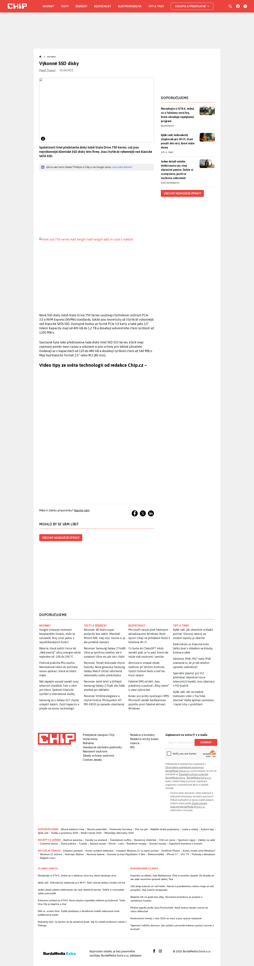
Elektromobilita (129, 6)
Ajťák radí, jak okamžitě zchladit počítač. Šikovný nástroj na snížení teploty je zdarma (193, 634)
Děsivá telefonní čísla (72, 829)
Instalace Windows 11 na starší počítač (137, 850)
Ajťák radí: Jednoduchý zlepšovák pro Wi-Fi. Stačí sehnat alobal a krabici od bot (81, 882)
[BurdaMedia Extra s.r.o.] (57, 739)
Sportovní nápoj (186, 840)
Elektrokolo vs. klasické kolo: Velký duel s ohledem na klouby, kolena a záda (193, 648)
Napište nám (82, 510)
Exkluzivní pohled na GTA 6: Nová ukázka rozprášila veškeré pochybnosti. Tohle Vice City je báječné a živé (81, 902)
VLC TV (185, 854)
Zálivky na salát (206, 840)
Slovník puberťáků (97, 829)
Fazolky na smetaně (96, 840)
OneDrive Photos (170, 850)
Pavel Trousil (47, 70)
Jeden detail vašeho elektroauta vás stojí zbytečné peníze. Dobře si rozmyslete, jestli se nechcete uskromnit (177, 170)
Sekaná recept (98, 843)
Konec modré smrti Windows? (199, 850)
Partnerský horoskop (121, 829)
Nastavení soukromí (95, 751)
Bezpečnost (102, 6)
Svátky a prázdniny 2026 (64, 833)
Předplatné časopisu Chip (98, 734)
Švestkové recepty (136, 843)
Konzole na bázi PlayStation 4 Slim (126, 854)
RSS (132, 747)
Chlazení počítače (73, 850)
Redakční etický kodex (144, 739)
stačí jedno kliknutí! (122, 167)
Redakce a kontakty (142, 734)
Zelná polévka (68, 843)
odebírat (206, 742)
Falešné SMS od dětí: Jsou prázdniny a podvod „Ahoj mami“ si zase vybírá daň (148, 685)
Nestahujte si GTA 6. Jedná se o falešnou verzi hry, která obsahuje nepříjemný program (177, 115)
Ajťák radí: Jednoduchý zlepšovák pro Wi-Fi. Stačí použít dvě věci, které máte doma (178, 141)
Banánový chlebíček (145, 840)
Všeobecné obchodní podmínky (102, 747)
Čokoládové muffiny (120, 840)
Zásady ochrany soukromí (98, 755)
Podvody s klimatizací (203, 854)
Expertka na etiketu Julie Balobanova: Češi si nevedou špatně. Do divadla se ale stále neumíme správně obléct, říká (172, 877)
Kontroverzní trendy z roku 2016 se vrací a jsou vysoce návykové (166, 918)
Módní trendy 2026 (91, 833)
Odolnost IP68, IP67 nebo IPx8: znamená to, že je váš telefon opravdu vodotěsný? (192, 663)
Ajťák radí (43, 833)
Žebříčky (81, 6)
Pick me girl (141, 829)
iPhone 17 (172, 854)
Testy (65, 6)
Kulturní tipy (207, 829)
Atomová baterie (96, 854)
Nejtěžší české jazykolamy (164, 829)
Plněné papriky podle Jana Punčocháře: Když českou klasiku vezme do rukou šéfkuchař (169, 909)
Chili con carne (167, 840)
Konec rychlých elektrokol (99, 850)
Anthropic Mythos (74, 854)
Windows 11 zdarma (51, 854)
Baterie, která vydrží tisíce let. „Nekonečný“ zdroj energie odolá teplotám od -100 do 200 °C (60, 652)
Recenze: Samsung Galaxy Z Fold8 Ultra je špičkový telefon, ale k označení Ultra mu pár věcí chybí (104, 652)
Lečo (121, 843)
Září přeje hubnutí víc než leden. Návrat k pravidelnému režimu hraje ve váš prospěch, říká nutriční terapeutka (172, 888)
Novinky (48, 6)
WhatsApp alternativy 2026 (119, 833)
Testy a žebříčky (95, 625)
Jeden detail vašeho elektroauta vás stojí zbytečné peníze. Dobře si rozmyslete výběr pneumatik (81, 891)
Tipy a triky (156, 6)
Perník (112, 843)
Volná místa (90, 739)
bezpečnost (136, 625)
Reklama (88, 743)
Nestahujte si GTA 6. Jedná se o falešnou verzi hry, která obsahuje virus (77, 875)
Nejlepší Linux (47, 858)
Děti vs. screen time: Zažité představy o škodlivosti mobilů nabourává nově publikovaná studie (78, 913)
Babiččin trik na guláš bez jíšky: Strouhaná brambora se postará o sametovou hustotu (166, 899)
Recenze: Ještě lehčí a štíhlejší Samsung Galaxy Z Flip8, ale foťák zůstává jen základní (104, 685)
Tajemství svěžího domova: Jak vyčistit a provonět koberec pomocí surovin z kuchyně (172, 927)
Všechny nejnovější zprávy (60, 537)
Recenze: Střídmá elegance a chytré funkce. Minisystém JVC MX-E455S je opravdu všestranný (104, 700)
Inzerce (134, 743)
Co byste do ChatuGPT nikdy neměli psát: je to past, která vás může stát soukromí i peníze (148, 652)
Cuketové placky (49, 843)
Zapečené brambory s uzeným (186, 843)
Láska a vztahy (190, 829)
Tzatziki (83, 843)
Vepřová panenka (72, 840)
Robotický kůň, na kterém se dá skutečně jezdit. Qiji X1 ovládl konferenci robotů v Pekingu (82, 923)
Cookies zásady (92, 759)
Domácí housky (157, 843)
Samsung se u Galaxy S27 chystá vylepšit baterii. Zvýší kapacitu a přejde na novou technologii (59, 704)
